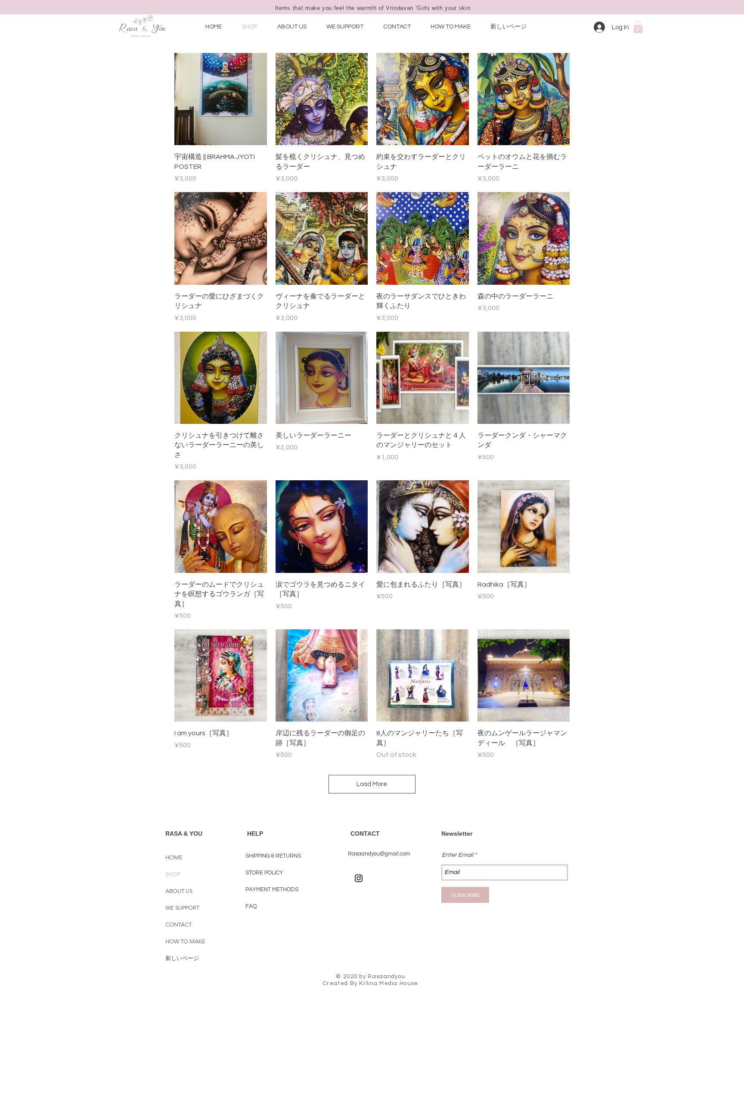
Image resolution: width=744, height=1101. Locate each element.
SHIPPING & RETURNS (273, 856)
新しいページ (182, 958)
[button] (638, 27)
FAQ (251, 906)
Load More (371, 784)
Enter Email (457, 855)
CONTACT (178, 924)
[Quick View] (220, 99)
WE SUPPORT (182, 908)
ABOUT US (178, 891)
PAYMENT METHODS (271, 889)
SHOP (172, 874)
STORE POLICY (265, 873)
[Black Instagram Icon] (358, 878)
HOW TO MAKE (185, 941)
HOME (174, 857)
